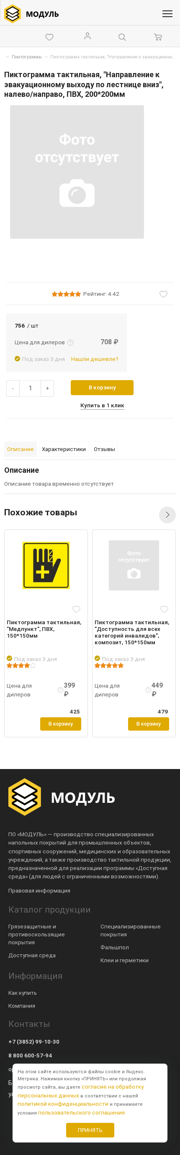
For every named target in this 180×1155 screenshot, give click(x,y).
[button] (167, 515)
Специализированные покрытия (130, 930)
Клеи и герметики (124, 960)
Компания (21, 1005)
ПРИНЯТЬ (90, 1130)
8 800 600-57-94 (30, 1055)
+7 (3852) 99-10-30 (33, 1041)
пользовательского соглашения (81, 1112)
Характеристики (64, 449)
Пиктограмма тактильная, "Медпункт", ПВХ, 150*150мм (44, 629)
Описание (20, 449)
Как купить (22, 992)
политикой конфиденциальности (63, 1103)
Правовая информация (39, 890)
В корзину (102, 387)
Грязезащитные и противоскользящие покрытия (36, 934)
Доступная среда (32, 955)
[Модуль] (31, 13)
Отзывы (104, 449)
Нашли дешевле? (94, 359)
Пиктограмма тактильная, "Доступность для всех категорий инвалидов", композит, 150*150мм (132, 632)
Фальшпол (114, 947)
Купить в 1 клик (102, 405)
